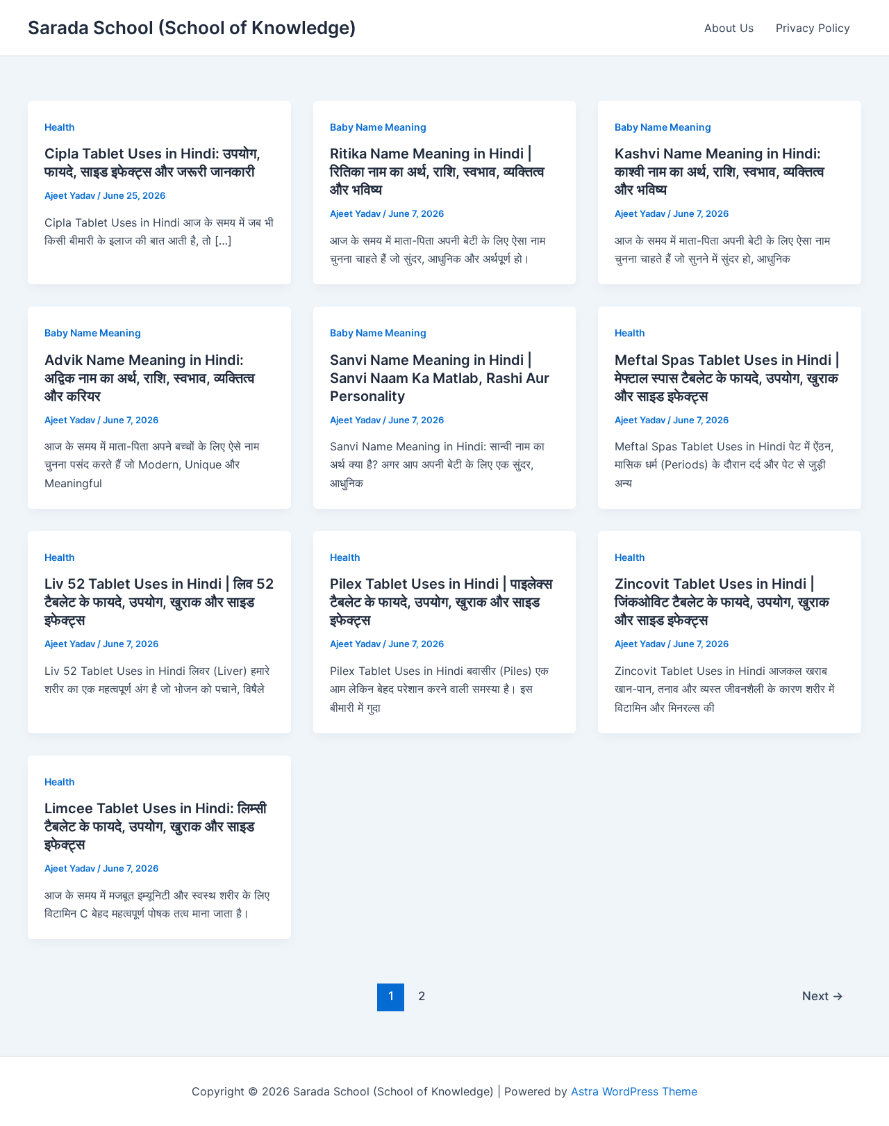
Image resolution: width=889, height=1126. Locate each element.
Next (822, 995)
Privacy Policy (813, 28)
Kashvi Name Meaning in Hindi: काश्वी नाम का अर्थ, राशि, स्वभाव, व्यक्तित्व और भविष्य (719, 171)
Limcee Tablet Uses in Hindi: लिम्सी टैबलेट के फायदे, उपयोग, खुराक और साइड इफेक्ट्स (155, 826)
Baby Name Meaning (378, 127)
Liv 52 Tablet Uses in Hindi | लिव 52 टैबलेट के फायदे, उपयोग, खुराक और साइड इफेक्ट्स (159, 602)
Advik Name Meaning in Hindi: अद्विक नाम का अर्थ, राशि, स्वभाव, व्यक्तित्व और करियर (149, 378)
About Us (729, 28)
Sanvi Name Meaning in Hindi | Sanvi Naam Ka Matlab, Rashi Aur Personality (439, 378)
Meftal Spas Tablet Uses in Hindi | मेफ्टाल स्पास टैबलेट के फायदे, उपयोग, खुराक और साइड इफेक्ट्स (727, 378)
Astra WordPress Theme (634, 1091)
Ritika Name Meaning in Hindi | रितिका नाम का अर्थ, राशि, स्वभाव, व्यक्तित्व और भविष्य (437, 171)
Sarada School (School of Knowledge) (192, 27)
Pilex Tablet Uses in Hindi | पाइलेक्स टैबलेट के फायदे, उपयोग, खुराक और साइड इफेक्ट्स (441, 602)
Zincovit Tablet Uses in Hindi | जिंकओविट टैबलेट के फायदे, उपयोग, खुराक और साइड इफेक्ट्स (722, 602)
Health (59, 127)
